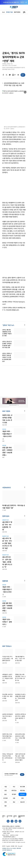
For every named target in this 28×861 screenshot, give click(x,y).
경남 (14, 802)
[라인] (13, 75)
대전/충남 (22, 790)
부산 (14, 786)
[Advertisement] (14, 188)
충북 (22, 798)
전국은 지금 (9, 12)
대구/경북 (22, 786)
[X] (6, 75)
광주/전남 (14, 790)
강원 (14, 798)
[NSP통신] (14, 7)
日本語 (12, 846)
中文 (16, 846)
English (8, 846)
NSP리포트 (17, 12)
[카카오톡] (10, 75)
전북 (5, 802)
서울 (5, 786)
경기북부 (5, 798)
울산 (5, 794)
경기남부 (22, 794)
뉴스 (3, 12)
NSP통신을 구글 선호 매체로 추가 (11, 2)
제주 (5, 806)
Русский (20, 846)
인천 (5, 790)
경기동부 (14, 794)
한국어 (3, 846)
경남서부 (22, 802)
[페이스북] (3, 75)
